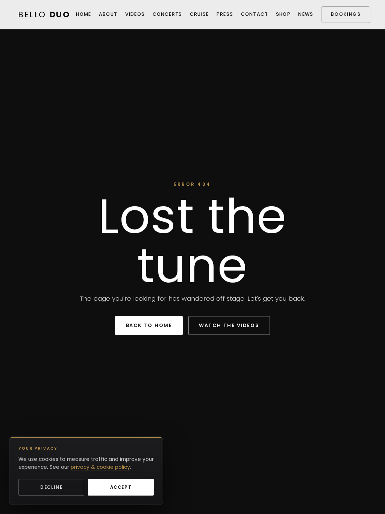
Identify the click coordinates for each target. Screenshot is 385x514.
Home (83, 14)
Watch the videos (229, 325)
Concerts (167, 14)
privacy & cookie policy (100, 467)
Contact (254, 14)
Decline (51, 487)
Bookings (346, 14)
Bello (44, 14)
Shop (283, 14)
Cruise (199, 14)
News (305, 14)
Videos (135, 14)
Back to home (149, 325)
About (108, 14)
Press (225, 14)
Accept (121, 487)
